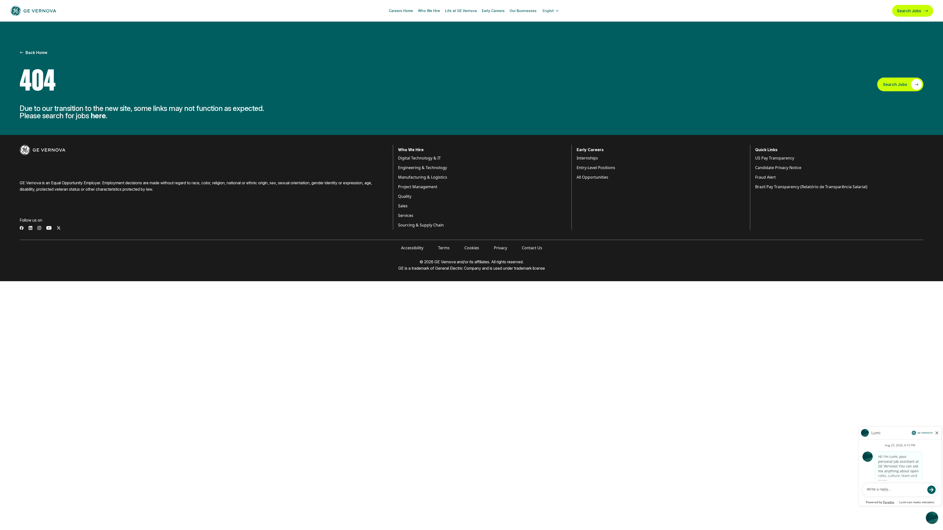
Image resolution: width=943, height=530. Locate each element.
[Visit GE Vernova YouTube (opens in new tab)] (49, 228)
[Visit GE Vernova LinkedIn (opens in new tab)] (30, 228)
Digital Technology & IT (419, 158)
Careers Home (401, 11)
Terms (444, 248)
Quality (404, 196)
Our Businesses (523, 11)
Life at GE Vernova (461, 11)
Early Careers (493, 11)
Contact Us (532, 248)
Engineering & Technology (422, 167)
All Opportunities (592, 177)
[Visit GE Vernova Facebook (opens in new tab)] (22, 228)
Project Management (417, 186)
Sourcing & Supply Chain (421, 225)
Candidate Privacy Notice (778, 167)
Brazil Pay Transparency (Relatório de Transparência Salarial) (811, 186)
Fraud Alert (765, 177)
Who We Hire (429, 11)
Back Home (36, 52)
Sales (403, 206)
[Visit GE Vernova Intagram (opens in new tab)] (39, 228)
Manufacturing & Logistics (422, 177)
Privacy (500, 248)
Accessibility (412, 248)
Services (405, 215)
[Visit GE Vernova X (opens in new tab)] (59, 228)
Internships (587, 158)
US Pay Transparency (774, 158)
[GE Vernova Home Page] (33, 11)
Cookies (471, 248)
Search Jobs (909, 10)
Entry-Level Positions (596, 167)
